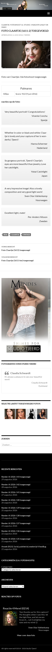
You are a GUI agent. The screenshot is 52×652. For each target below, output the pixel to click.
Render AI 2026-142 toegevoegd (15, 484)
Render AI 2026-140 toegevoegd (15, 500)
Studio (27, 25)
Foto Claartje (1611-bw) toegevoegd (17, 259)
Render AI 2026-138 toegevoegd (15, 515)
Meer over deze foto (26, 635)
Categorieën (6, 567)
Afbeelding (6, 35)
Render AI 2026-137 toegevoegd (15, 523)
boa (5, 235)
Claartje (5, 25)
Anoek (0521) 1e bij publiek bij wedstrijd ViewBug (23, 546)
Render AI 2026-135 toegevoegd (15, 539)
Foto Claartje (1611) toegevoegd (15, 248)
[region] (26, 5)
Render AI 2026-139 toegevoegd (15, 508)
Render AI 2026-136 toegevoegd (15, 531)
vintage (26, 235)
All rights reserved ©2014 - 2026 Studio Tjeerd (18, 648)
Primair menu (48, 13)
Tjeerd (27, 35)
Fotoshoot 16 (16, 25)
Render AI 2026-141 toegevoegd (15, 492)
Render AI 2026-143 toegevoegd (15, 477)
